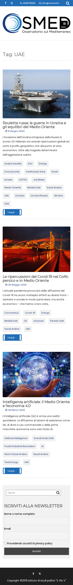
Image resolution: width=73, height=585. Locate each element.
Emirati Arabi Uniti (44, 438)
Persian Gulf (57, 321)
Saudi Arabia (54, 187)
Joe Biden (39, 179)
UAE (6, 195)
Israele (8, 179)
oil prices (38, 321)
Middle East (33, 187)
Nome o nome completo (19, 514)
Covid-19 (30, 312)
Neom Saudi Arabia (15, 454)
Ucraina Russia (39, 195)
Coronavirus (11, 312)
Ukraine (58, 195)
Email (7, 529)
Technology (11, 462)
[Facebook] (33, 574)
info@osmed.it (50, 3)
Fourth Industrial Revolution (19, 446)
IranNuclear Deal (35, 171)
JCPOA (23, 179)
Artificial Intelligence (15, 438)
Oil (25, 321)
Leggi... (12, 212)
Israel (55, 171)
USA (6, 203)
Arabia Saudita (13, 163)
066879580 (29, 3)
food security (11, 171)
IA (42, 446)
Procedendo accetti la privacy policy (29, 543)
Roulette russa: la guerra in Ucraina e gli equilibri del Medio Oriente (34, 125)
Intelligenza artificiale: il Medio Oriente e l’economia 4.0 (36, 404)
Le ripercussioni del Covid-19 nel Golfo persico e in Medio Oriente (35, 278)
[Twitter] (40, 574)
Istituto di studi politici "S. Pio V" (47, 580)
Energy (43, 163)
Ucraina (19, 195)
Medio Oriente (12, 187)
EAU (30, 163)
